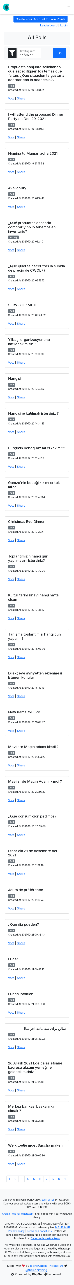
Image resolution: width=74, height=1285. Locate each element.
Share (21, 98)
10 (66, 1179)
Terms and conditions (39, 1231)
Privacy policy (16, 1231)
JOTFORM (47, 1199)
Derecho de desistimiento (45, 1238)
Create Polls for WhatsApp (17, 1213)
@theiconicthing (36, 1270)
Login (64, 25)
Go (60, 53)
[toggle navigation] (68, 7)
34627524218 (62, 1227)
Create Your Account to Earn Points (40, 19)
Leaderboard (49, 25)
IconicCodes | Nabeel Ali (46, 1266)
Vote (11, 98)
